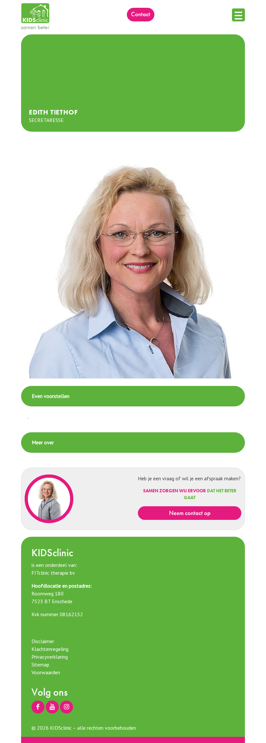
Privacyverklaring (49, 656)
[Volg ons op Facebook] (37, 707)
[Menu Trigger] (238, 14)
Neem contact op (190, 513)
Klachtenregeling (49, 649)
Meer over (43, 442)
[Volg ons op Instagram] (66, 707)
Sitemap (40, 664)
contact (140, 14)
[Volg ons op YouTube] (52, 707)
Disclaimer (42, 641)
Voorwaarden (45, 672)
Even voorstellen (50, 396)
